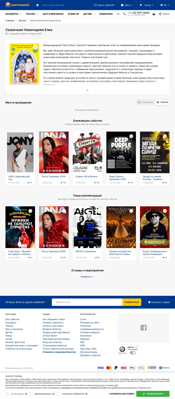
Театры (30, 14)
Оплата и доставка (53, 325)
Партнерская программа (56, 339)
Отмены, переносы (53, 322)
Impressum (85, 335)
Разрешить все (154, 394)
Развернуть (86, 276)
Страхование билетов (55, 345)
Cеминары (106, 14)
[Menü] (137, 346)
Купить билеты (20, 165)
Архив (8, 339)
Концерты (11, 14)
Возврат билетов (52, 329)
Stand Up (73, 14)
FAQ (82, 342)
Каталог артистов (15, 342)
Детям (87, 14)
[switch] (133, 352)
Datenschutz (99, 385)
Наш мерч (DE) (88, 348)
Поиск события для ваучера (58, 348)
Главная (9, 20)
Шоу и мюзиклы (53, 14)
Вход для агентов (52, 342)
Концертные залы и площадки (21, 345)
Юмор (8, 335)
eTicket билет (50, 335)
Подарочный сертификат (56, 332)
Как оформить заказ (54, 319)
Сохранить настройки (121, 394)
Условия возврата (90, 332)
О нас (83, 319)
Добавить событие (90, 355)
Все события (12, 319)
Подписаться (132, 302)
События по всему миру (18, 348)
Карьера (84, 339)
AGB (82, 345)
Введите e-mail (63, 302)
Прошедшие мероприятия (87, 110)
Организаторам (88, 352)
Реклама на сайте (89, 322)
